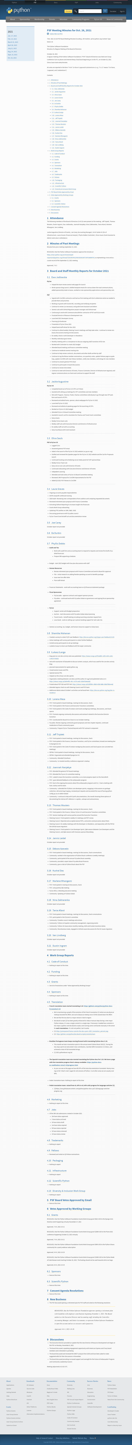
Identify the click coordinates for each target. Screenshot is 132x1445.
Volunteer (63, 19)
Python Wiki (70, 1414)
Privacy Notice (85, 1442)
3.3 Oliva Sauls (57, 95)
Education (90, 1392)
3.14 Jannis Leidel (58, 127)
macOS (29, 1396)
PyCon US (98, 19)
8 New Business (54, 210)
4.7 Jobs (54, 171)
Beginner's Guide (52, 1392)
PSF (35, 2)
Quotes (8, 1389)
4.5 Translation (57, 165)
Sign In (122, 11)
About (12, 19)
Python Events (10, 1411)
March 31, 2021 (13, 42)
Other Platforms (32, 1407)
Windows (29, 1392)
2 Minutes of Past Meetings (58, 83)
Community (118, 2)
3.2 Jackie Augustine (58, 92)
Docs (55, 2)
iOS (28, 1403)
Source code (30, 1389)
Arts (88, 1385)
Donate (68, 11)
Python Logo (71, 1410)
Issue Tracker (112, 1414)
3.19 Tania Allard (57, 142)
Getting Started (11, 1392)
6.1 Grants (55, 198)
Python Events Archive (13, 1418)
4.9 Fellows (55, 177)
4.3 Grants (55, 159)
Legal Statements (76, 1442)
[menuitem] (20, 35)
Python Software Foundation (63, 1442)
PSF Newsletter (112, 1389)
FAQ (48, 1396)
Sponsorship (25, 19)
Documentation (52, 1381)
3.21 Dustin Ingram (58, 148)
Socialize (113, 11)
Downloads (30, 1381)
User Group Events (12, 1414)
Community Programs (80, 19)
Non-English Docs (52, 1399)
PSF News (110, 1392)
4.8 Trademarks (57, 174)
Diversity (69, 1385)
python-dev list (112, 1418)
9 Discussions (53, 213)
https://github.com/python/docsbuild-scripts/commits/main (76, 1034)
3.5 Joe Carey (56, 101)
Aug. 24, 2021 (12, 51)
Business (90, 1389)
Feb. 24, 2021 (12, 39)
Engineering (91, 1396)
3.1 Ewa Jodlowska (58, 89)
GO (105, 11)
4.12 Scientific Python (59, 186)
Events (8, 1407)
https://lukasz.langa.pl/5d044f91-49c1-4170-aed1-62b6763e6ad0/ (69, 681)
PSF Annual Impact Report (75, 1399)
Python (14, 2)
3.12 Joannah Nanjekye (59, 121)
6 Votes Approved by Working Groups (61, 195)
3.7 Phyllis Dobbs (57, 106)
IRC (68, 1392)
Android (29, 1399)
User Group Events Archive (14, 1422)
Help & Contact (44, 1438)
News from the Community (116, 1399)
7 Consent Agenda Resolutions (59, 207)
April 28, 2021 (12, 45)
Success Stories (92, 1381)
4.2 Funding (56, 157)
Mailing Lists (71, 1389)
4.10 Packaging (57, 180)
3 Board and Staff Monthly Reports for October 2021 (66, 86)
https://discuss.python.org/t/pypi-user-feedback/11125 (96, 637)
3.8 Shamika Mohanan (59, 109)
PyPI (76, 2)
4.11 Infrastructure (58, 183)
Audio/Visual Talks (52, 1389)
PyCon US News (112, 1396)
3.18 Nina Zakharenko (59, 139)
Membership (39, 19)
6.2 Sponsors (56, 201)
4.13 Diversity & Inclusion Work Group (64, 189)
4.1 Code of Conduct (58, 154)
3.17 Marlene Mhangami (60, 136)
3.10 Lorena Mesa (57, 115)
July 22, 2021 (12, 48)
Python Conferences (73, 1403)
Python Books (51, 1407)
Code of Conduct (72, 1418)
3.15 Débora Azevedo (58, 130)
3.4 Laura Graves (57, 98)
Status (92, 1438)
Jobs (97, 2)
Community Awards (73, 1421)
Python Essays (51, 1410)
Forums (69, 1396)
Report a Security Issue (115, 1425)
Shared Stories (71, 1429)
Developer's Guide (113, 1411)
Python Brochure (11, 1399)
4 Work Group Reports (56, 151)
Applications (10, 1385)
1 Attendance (53, 80)
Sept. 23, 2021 (12, 55)
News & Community (114, 19)
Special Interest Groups (74, 1407)
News (109, 1381)
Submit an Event (11, 1425)
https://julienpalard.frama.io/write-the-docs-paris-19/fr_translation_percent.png (82, 1031)
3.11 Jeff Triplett (57, 118)
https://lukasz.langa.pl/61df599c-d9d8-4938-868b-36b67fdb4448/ (92, 684)
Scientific (90, 1403)
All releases (30, 1385)
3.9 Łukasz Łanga (57, 112)
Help (7, 1396)
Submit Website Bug (79, 1438)
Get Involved (71, 1425)
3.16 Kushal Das (57, 133)
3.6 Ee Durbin (56, 103)
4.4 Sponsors (56, 162)
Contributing (111, 1407)
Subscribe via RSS (56, 34)
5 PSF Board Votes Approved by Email (61, 192)
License (29, 1410)
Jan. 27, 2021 (12, 36)
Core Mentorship (113, 1422)
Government (91, 1399)
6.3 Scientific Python (58, 204)
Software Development (94, 1407)
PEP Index (50, 1403)
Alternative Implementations (36, 1414)
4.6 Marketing (56, 168)
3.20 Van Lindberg (58, 145)
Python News (112, 1385)
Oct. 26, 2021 (12, 58)
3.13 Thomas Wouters (59, 124)
